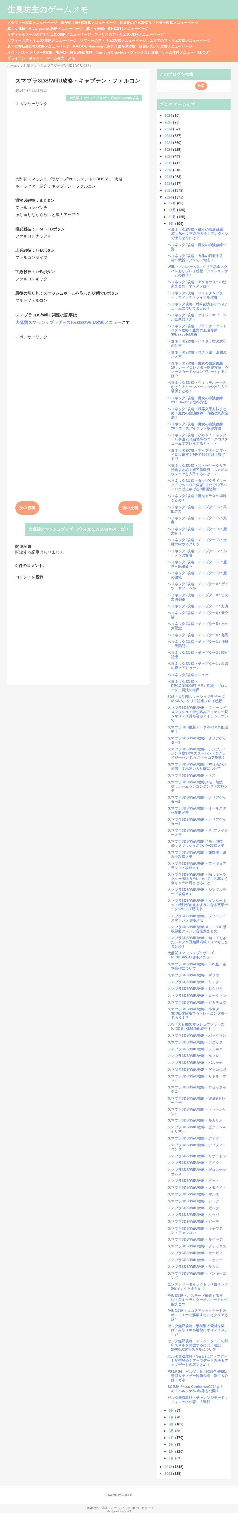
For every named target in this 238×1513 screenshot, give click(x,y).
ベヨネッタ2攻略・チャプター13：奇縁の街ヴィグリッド (197, 542)
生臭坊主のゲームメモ (47, 9)
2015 (169, 190)
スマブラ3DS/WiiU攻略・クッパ (193, 1215)
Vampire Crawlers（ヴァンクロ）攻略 (127, 52)
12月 (173, 203)
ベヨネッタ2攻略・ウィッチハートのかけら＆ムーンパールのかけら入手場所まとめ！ (198, 387)
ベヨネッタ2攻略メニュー (188, 675)
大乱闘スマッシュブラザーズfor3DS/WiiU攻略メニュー (68, 322)
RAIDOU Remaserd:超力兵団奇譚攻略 (104, 46)
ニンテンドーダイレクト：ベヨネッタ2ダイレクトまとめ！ (198, 1286)
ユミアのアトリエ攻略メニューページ (180, 40)
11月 (173, 210)
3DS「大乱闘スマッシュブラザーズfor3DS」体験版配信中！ (196, 1026)
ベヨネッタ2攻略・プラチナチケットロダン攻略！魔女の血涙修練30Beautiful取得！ (197, 330)
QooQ (127, 1511)
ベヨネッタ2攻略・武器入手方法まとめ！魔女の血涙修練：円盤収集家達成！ (198, 413)
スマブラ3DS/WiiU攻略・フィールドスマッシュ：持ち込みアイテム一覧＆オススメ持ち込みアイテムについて (198, 714)
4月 (172, 1438)
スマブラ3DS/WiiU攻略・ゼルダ (193, 1208)
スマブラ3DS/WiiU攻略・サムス (193, 1267)
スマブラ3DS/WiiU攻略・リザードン (197, 1156)
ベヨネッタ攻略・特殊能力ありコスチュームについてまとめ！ (198, 306)
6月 (172, 1424)
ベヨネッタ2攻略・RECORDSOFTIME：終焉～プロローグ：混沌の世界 (198, 685)
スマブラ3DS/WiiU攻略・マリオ (193, 975)
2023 (169, 136)
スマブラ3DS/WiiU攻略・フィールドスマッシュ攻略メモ (197, 918)
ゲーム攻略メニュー (178, 52)
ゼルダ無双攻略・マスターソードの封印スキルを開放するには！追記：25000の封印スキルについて (198, 1345)
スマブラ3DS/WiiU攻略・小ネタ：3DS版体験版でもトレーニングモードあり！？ (198, 1013)
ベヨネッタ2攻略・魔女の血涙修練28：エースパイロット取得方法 (195, 426)
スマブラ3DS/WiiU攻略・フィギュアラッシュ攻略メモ (197, 865)
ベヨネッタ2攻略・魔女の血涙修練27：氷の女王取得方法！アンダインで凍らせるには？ (198, 233)
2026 (169, 115)
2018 (169, 170)
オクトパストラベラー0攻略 (29, 52)
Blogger (127, 1494)
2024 (169, 129)
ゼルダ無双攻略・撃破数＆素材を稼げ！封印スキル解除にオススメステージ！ (198, 1330)
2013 (169, 1467)
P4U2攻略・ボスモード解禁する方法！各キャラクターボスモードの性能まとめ (198, 1299)
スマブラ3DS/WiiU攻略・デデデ (193, 1138)
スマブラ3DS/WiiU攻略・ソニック (195, 1042)
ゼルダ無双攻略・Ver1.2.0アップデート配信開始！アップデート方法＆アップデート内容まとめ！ (198, 1360)
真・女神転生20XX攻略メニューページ (38, 46)
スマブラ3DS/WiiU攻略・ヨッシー (195, 1260)
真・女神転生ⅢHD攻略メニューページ (117, 29)
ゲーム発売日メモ (60, 58)
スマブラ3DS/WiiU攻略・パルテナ (195, 1063)
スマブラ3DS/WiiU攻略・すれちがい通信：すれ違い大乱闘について (197, 766)
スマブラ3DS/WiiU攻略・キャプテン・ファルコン (195, 1230)
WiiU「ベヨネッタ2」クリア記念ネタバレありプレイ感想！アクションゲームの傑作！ (198, 271)
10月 (173, 217)
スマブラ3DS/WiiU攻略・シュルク (195, 1049)
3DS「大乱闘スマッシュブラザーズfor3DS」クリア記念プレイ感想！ (197, 699)
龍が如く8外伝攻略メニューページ (88, 22)
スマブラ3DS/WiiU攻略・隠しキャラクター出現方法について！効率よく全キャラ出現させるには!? (198, 878)
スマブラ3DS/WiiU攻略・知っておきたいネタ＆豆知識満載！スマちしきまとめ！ (198, 942)
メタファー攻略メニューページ (32, 22)
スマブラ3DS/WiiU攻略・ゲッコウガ (197, 1069)
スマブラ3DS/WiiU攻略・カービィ (195, 1253)
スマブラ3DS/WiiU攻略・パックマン (197, 1035)
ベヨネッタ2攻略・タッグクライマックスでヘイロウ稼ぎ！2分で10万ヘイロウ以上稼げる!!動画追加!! (197, 485)
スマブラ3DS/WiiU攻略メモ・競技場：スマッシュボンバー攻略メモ (196, 843)
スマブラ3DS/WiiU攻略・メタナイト (197, 1187)
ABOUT (203, 52)
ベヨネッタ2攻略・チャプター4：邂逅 (198, 635)
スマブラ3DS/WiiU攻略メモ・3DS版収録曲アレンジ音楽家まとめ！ (197, 929)
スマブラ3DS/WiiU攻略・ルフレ (193, 1056)
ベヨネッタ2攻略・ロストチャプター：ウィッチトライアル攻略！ (195, 295)
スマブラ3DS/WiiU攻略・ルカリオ (195, 1120)
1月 (172, 1458)
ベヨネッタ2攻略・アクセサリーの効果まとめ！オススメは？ (197, 284)
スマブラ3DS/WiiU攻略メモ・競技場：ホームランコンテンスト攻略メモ (198, 786)
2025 (169, 122)
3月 (172, 1444)
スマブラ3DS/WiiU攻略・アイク (193, 1163)
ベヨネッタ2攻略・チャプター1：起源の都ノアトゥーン (198, 666)
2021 (169, 149)
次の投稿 (27, 508)
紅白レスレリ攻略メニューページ (165, 46)
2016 (169, 183)
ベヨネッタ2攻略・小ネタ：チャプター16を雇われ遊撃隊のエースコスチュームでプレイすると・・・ (198, 439)
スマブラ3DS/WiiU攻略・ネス (192, 775)
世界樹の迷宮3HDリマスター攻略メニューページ (159, 22)
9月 (172, 224)
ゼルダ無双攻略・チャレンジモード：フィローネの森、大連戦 (198, 1400)
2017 (169, 177)
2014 (169, 197)
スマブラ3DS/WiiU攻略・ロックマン (197, 996)
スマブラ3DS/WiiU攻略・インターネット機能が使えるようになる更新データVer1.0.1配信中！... (198, 905)
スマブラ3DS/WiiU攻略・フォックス (197, 1246)
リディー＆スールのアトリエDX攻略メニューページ (49, 34)
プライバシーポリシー (25, 58)
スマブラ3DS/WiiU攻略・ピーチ (193, 1221)
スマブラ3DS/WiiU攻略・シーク (193, 1201)
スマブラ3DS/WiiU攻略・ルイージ (195, 1239)
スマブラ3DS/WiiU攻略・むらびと (195, 989)
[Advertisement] (78, 139)
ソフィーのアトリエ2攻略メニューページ (113, 40)
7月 (172, 1417)
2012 (169, 1473)
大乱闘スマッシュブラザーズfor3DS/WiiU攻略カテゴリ (79, 529)
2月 (172, 1451)
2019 (169, 163)
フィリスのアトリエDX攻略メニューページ (129, 34)
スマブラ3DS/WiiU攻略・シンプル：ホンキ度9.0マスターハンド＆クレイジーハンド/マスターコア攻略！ (197, 753)
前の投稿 (130, 508)
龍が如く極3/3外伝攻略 (74, 52)
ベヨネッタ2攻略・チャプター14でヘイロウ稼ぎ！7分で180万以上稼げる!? (197, 454)
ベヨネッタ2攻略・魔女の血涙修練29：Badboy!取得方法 (195, 400)
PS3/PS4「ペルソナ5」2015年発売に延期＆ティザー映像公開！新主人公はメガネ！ (198, 1375)
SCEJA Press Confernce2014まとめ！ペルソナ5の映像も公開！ (196, 1389)
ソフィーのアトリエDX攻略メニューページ (42, 40)
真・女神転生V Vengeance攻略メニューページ (45, 29)
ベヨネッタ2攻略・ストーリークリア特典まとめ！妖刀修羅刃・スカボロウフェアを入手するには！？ (198, 469)
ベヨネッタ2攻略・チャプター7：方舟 (198, 606)
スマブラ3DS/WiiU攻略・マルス (193, 1194)
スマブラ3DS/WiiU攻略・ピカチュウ (197, 1002)
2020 (169, 156)
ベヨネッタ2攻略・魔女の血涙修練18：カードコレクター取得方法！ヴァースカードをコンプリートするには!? (198, 369)
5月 (172, 1431)
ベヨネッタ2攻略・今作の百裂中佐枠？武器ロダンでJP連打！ (195, 258)
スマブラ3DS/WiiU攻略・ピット (193, 1181)
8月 (172, 1410)
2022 (169, 143)
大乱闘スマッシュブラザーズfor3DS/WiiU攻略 (104, 98)
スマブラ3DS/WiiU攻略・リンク (193, 982)
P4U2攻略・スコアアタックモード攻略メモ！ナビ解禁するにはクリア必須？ (198, 1315)
